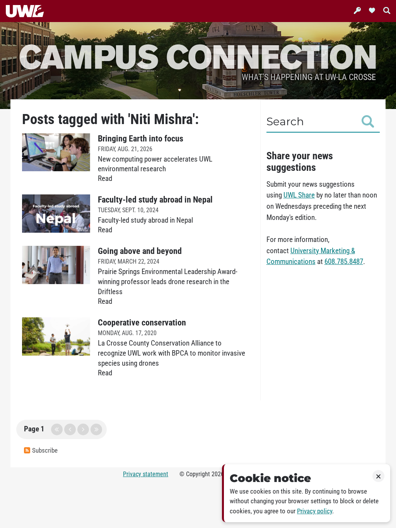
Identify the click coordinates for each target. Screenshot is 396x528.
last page (96, 429)
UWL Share (299, 195)
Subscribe (45, 450)
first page (57, 429)
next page (83, 429)
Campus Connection (198, 55)
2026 (218, 474)
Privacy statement (145, 474)
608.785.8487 (343, 261)
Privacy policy (314, 511)
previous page (70, 429)
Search (285, 121)
